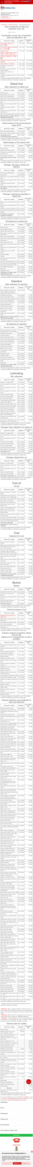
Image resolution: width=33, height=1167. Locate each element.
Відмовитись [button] (26, 1163)
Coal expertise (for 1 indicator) (7, 63)
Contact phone (4, 1102)
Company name (4, 1119)
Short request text (5, 1124)
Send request (16, 1135)
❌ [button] (32, 1151)
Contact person (4, 1113)
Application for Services (20, 1100)
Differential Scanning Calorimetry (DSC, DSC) (8, 616)
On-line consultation (24, 1097)
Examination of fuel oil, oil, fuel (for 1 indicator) (9, 61)
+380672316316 (5, 16)
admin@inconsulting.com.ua (6, 17)
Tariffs (9, 1100)
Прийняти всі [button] (17, 1163)
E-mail (2, 1107)
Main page (4, 24)
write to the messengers (10, 1098)
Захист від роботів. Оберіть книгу (9, 1130)
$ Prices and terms (13, 24)
